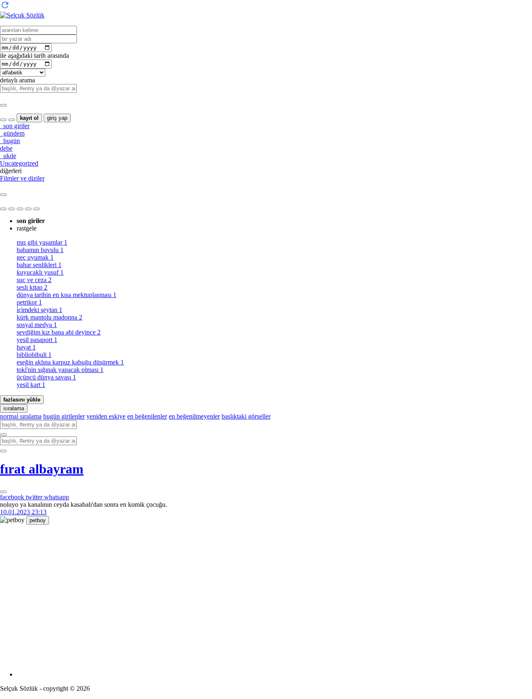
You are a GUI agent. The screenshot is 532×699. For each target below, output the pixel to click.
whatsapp (56, 497)
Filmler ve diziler (22, 178)
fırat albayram (42, 468)
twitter (35, 497)
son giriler (15, 125)
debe (6, 148)
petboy (38, 520)
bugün (10, 140)
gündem (12, 133)
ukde (8, 155)
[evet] (3, 435)
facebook (13, 497)
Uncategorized (19, 163)
